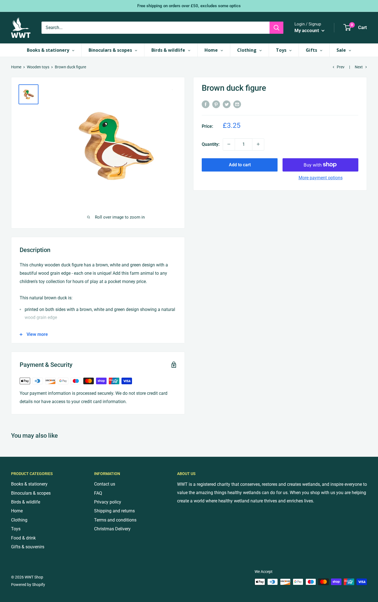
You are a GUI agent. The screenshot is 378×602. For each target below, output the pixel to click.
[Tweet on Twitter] (227, 104)
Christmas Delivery (112, 528)
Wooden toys (38, 67)
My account (307, 30)
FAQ (98, 493)
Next (359, 67)
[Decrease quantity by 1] (229, 144)
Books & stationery (29, 484)
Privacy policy (107, 502)
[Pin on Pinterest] (216, 104)
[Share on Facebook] (205, 104)
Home (16, 67)
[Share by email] (237, 104)
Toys (15, 528)
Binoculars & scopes (31, 493)
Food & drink (23, 538)
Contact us (104, 484)
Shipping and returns (114, 510)
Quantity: (210, 144)
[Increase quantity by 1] (258, 144)
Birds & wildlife (25, 502)
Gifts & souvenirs (27, 546)
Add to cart (240, 164)
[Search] (276, 28)
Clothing (19, 520)
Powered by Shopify (28, 584)
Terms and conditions (115, 520)
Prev (341, 67)
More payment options (321, 177)
